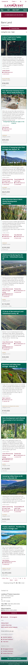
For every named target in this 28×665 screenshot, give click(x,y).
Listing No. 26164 (6, 244)
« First (3, 578)
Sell (8, 10)
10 (24, 578)
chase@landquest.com (8, 295)
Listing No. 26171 (6, 301)
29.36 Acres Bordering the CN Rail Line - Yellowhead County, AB (12, 257)
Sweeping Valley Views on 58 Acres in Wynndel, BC (12, 477)
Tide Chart (5, 641)
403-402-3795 (18, 292)
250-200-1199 (6, 401)
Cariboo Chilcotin (6, 568)
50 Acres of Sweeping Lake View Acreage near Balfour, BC (13, 148)
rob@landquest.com (7, 129)
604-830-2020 (6, 130)
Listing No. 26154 (6, 136)
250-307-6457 (6, 184)
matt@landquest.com (7, 399)
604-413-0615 (6, 74)
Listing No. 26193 (6, 569)
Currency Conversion (8, 651)
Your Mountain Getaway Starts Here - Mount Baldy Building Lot (13, 92)
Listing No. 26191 (6, 516)
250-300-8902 (18, 184)
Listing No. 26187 (6, 465)
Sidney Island (4, 623)
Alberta (4, 299)
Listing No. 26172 (6, 354)
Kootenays (4, 187)
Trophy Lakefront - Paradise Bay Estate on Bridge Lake (13, 528)
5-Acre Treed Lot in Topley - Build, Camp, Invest (12, 38)
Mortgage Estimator (8, 649)
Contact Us (5, 1)
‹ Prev (6, 578)
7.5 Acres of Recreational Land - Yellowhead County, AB (13, 312)
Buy (2, 10)
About (25, 10)
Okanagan (4, 135)
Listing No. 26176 (6, 407)
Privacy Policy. (16, 664)
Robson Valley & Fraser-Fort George (10, 406)
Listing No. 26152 (6, 80)
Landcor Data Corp (6, 625)
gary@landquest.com (19, 236)
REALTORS (16, 10)
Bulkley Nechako (6, 78)
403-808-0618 (6, 296)
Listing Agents (5, 68)
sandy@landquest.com (8, 72)
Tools (13, 1)
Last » (16, 580)
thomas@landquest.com (20, 290)
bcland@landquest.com (8, 182)
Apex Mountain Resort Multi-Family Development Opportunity (12, 201)
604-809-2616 (6, 564)
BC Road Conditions (8, 639)
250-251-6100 (18, 238)
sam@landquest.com (7, 562)
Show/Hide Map (15, 28)
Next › (11, 580)
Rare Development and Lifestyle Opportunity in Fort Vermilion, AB (13, 420)
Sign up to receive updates (14, 658)
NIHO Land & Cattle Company (9, 627)
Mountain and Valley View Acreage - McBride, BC (11, 365)
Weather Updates (7, 637)
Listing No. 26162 (6, 189)
